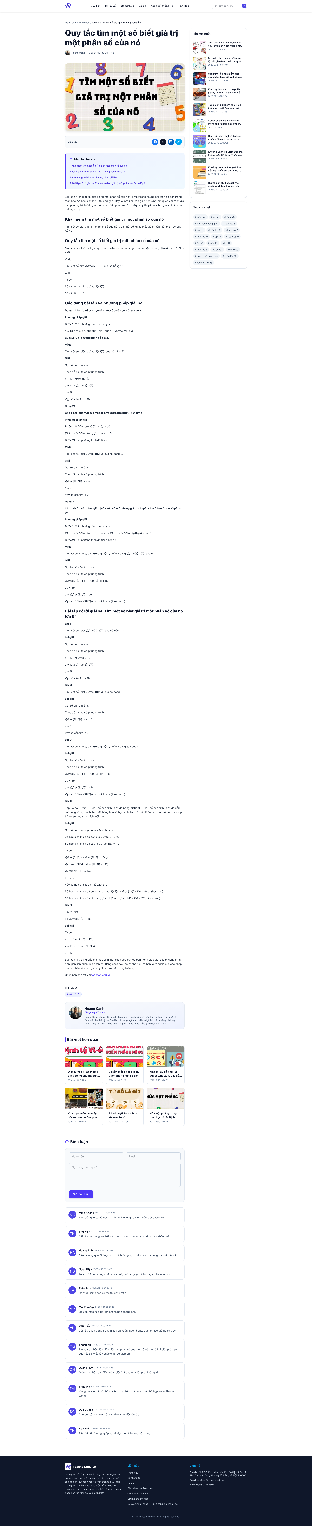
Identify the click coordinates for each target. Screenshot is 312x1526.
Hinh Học (183, 5)
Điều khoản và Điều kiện (140, 1488)
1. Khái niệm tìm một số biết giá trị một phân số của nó (98, 165)
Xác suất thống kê (162, 5)
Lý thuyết (110, 5)
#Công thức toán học (206, 256)
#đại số (199, 243)
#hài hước (229, 217)
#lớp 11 (226, 243)
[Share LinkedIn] (171, 142)
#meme (215, 217)
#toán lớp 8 (214, 230)
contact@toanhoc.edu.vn (210, 1480)
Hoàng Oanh (94, 1009)
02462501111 (210, 1484)
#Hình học (233, 249)
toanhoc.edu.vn (100, 975)
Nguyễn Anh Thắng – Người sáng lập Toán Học (152, 1503)
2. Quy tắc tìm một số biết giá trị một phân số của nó (97, 171)
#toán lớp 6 (73, 994)
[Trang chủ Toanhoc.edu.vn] (68, 6)
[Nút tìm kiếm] (244, 6)
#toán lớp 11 (201, 236)
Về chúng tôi (134, 1477)
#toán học (200, 217)
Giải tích (96, 5)
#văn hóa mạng (203, 262)
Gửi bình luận (81, 1194)
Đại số (142, 5)
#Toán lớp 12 (230, 256)
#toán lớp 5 (201, 249)
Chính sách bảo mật (138, 1493)
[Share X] (163, 142)
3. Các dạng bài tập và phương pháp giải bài (94, 177)
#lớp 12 (217, 236)
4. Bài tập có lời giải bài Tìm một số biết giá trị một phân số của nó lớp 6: (108, 183)
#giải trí (199, 230)
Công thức (127, 5)
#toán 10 (212, 243)
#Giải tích (217, 249)
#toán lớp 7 (232, 230)
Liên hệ (131, 1483)
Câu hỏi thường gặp (138, 1498)
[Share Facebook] (155, 142)
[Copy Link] (178, 142)
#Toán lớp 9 (232, 236)
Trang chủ (70, 22)
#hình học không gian (206, 223)
